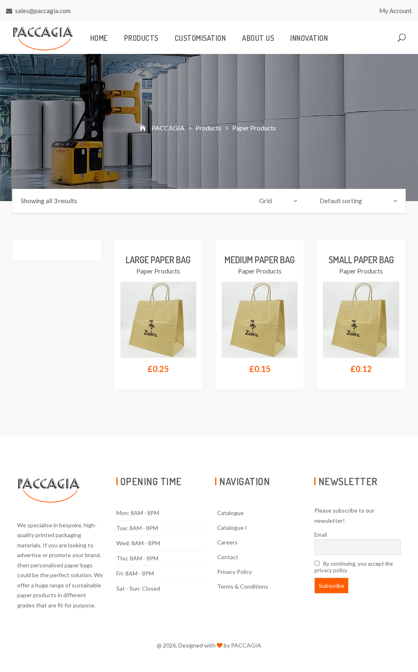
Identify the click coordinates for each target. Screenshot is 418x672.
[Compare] (190, 280)
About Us (258, 38)
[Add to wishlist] (190, 301)
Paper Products (158, 271)
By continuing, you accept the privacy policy (353, 566)
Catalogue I (232, 527)
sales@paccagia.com (43, 10)
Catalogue (230, 512)
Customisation (200, 38)
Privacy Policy (234, 571)
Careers (227, 542)
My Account (395, 10)
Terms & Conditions (242, 586)
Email (320, 534)
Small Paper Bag (361, 259)
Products (141, 38)
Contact (227, 556)
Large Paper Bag (158, 259)
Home (99, 38)
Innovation (309, 38)
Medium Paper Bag (260, 259)
